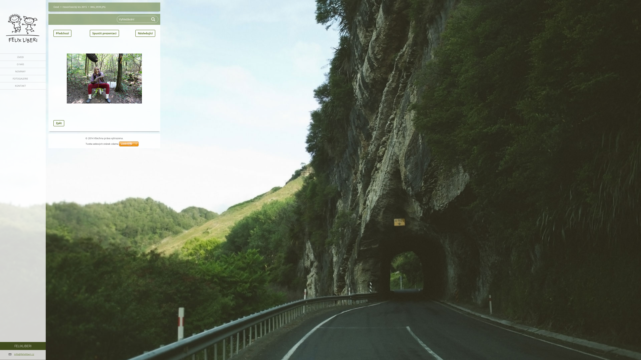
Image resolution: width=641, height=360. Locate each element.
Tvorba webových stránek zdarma (102, 144)
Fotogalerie (20, 78)
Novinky (20, 71)
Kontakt (20, 85)
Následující (145, 33)
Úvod (20, 57)
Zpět (59, 123)
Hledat (153, 19)
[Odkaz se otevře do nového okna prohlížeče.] (104, 78)
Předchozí (62, 33)
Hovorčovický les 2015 (75, 6)
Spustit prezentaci (104, 33)
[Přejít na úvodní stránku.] (23, 24)
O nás (20, 64)
